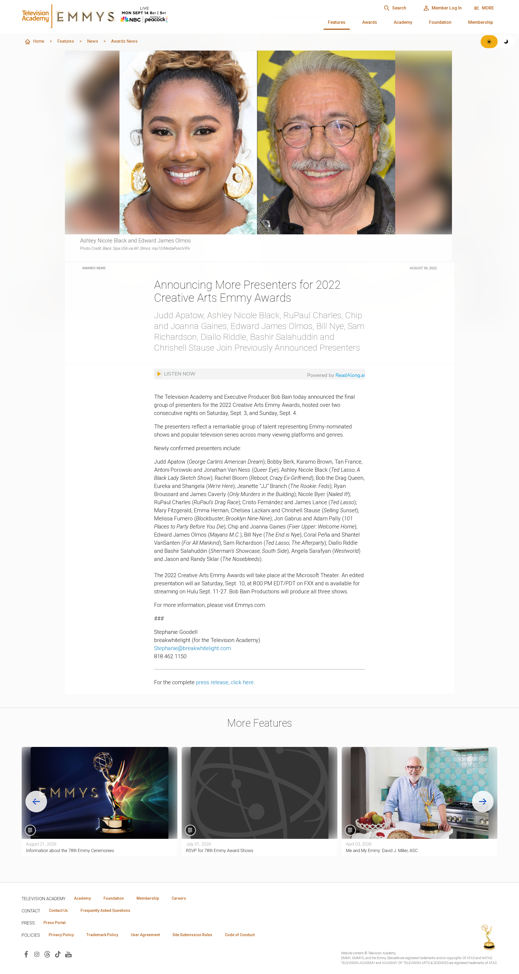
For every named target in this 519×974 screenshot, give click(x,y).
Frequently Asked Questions (105, 910)
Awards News (124, 41)
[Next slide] (483, 801)
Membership (480, 22)
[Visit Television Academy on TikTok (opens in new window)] (57, 954)
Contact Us (58, 910)
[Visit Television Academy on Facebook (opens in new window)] (26, 954)
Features (336, 22)
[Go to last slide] (36, 801)
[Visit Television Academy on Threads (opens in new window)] (47, 954)
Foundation (440, 22)
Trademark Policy (102, 935)
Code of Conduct (240, 935)
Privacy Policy (61, 935)
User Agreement (145, 935)
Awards (369, 22)
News (92, 41)
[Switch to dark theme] (506, 41)
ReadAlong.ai (350, 375)
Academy (403, 22)
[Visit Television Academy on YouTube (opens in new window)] (68, 954)
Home (38, 41)
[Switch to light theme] (489, 41)
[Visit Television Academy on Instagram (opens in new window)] (36, 954)
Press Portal (55, 922)
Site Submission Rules (192, 935)
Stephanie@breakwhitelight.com (192, 648)
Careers (179, 898)
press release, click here (225, 682)
